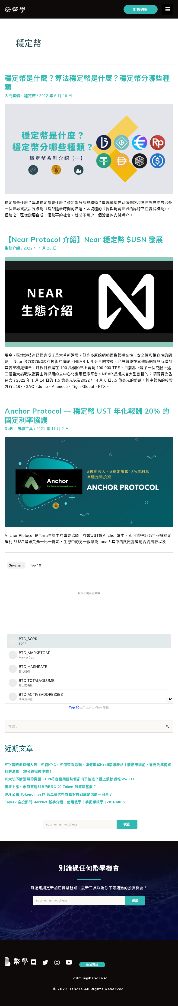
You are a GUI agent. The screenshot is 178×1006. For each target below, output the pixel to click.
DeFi (9, 429)
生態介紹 (12, 248)
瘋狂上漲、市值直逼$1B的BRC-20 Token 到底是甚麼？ (51, 787)
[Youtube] (69, 962)
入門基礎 (12, 96)
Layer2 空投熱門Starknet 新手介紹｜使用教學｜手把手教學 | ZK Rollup (65, 802)
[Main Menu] (167, 9)
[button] (92, 964)
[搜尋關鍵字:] (89, 726)
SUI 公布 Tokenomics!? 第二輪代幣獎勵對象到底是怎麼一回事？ (58, 794)
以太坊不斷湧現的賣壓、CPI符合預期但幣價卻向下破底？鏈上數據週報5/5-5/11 (70, 779)
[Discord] (33, 962)
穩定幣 (30, 96)
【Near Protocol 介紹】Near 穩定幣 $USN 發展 (84, 239)
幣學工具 (25, 429)
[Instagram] (57, 962)
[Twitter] (45, 962)
